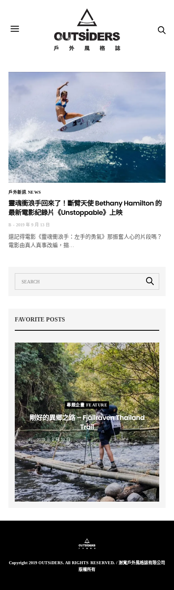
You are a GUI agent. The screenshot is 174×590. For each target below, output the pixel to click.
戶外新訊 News (24, 192)
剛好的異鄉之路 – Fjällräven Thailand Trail (87, 422)
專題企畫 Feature (87, 405)
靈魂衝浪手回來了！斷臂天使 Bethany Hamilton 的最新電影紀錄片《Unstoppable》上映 (85, 207)
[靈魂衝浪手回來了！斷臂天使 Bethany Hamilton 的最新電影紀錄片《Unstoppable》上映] (87, 127)
